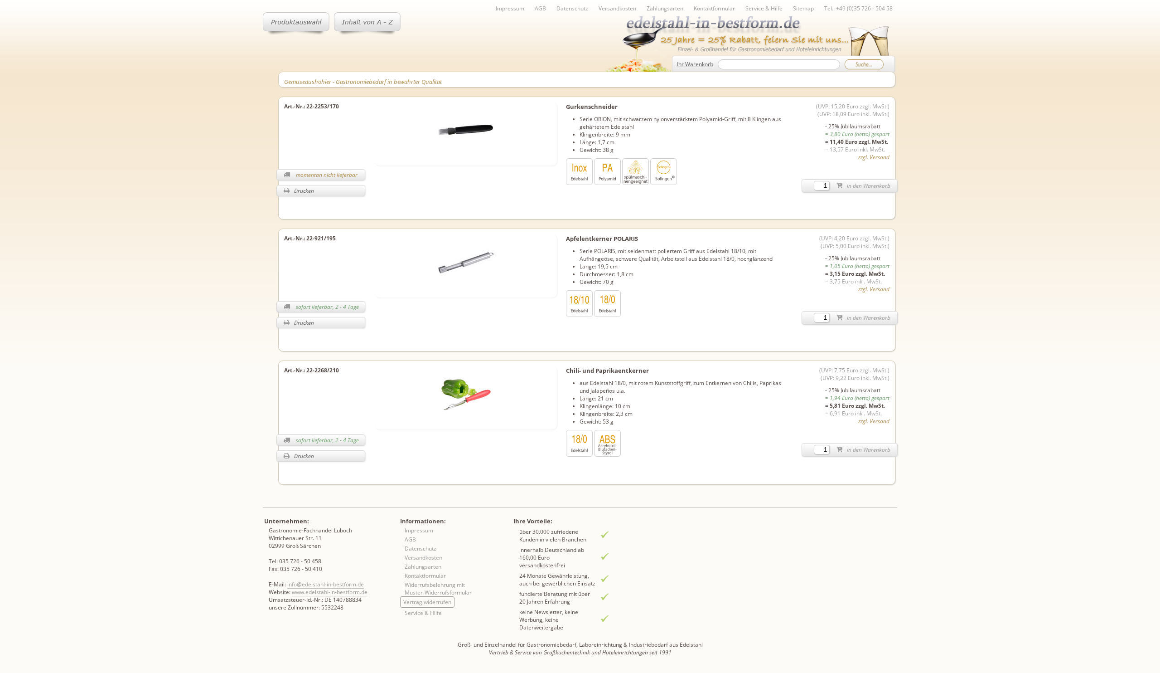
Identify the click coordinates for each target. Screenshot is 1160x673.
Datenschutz (572, 8)
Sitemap (803, 8)
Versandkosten (617, 8)
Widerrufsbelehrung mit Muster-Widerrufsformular (438, 588)
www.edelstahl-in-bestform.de (329, 592)
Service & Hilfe (764, 8)
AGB (540, 8)
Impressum (510, 8)
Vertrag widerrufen (427, 602)
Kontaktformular (714, 8)
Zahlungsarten (665, 8)
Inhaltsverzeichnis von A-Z (367, 23)
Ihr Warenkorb (695, 64)
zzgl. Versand (873, 157)
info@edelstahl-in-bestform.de (325, 584)
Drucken (304, 191)
